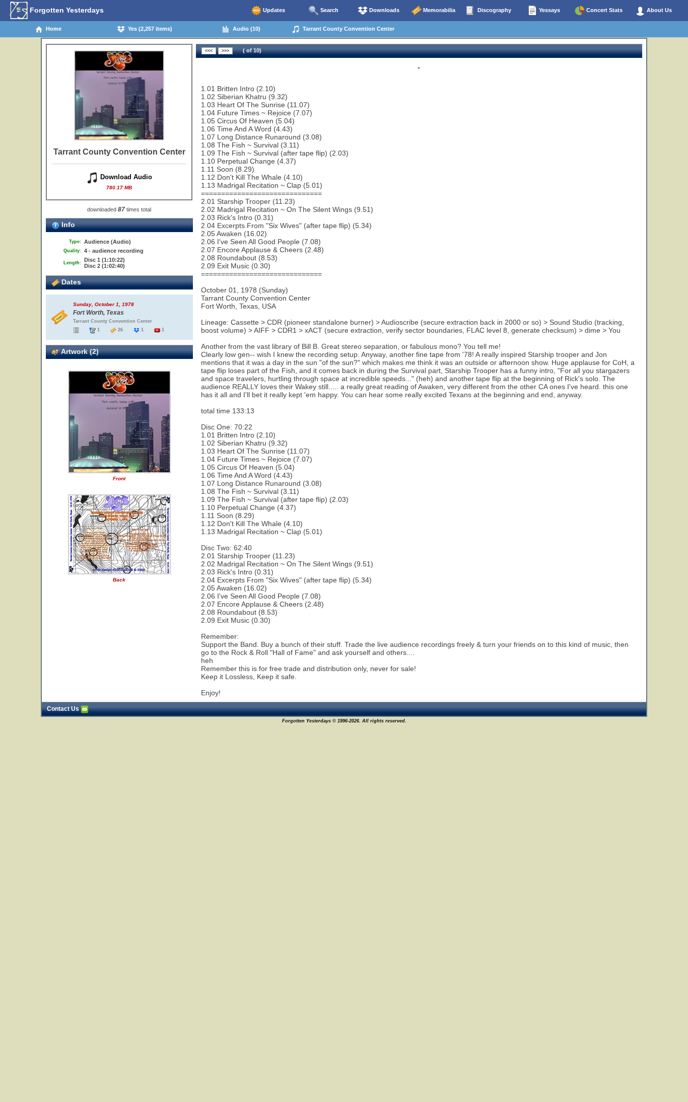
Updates (273, 10)
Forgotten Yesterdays (66, 10)
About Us (658, 10)
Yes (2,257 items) (148, 29)
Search (328, 10)
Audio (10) (245, 29)
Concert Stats (604, 10)
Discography (493, 10)
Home (52, 29)
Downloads (383, 10)
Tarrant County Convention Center (347, 29)
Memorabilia (438, 10)
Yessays (548, 10)
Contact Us (64, 708)
